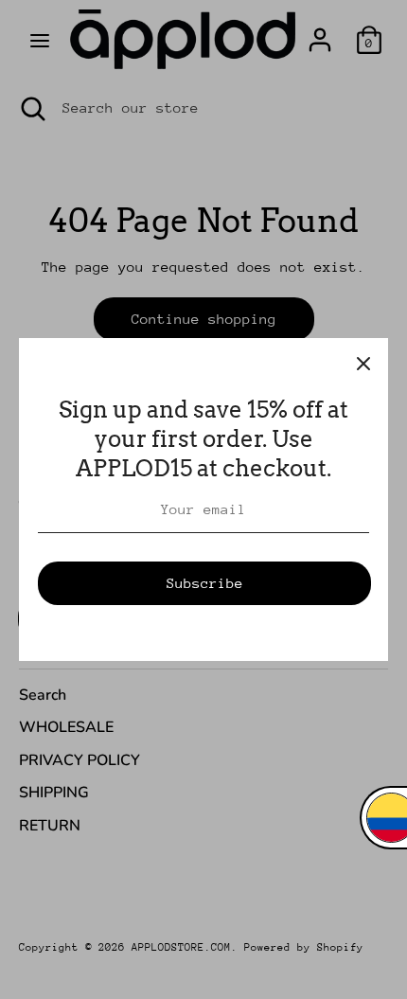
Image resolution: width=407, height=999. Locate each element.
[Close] (363, 363)
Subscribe (205, 583)
